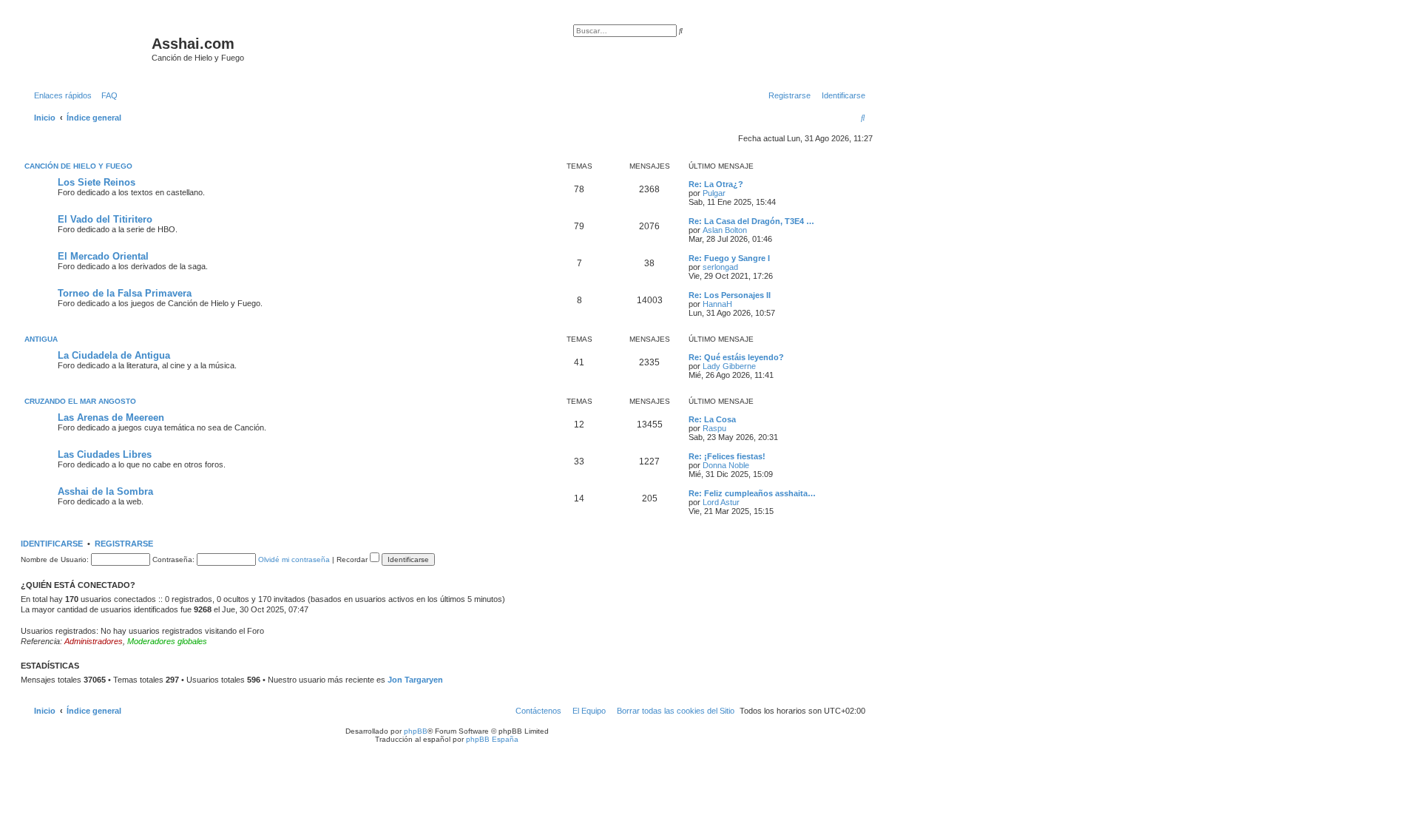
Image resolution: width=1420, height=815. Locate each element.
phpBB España (492, 739)
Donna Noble (726, 465)
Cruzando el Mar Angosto (80, 401)
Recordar (353, 559)
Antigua (41, 339)
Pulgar (714, 193)
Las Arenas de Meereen (111, 417)
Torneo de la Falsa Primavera (125, 293)
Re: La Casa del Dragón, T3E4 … (751, 221)
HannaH (717, 304)
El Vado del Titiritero (105, 219)
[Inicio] (88, 48)
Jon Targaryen (415, 679)
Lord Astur (721, 502)
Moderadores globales (167, 641)
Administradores (93, 641)
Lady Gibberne (729, 366)
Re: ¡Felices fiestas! (727, 456)
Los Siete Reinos (96, 182)
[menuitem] (106, 95)
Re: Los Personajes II (730, 295)
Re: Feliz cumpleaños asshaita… (752, 493)
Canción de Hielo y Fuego (78, 166)
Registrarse (124, 543)
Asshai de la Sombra (105, 491)
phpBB (415, 731)
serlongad (720, 267)
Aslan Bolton (725, 230)
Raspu (714, 428)
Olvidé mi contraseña (294, 559)
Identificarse (52, 543)
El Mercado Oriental (103, 256)
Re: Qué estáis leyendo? (736, 357)
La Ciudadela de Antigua (114, 355)
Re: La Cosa (712, 419)
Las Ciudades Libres (105, 454)
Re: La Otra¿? (716, 184)
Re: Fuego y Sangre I (729, 258)
